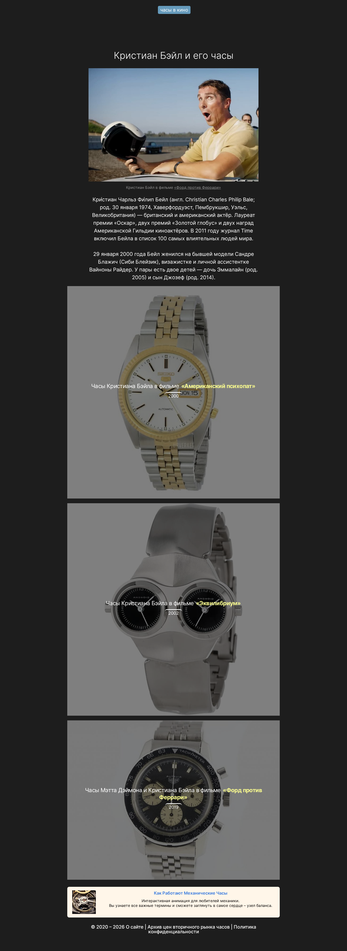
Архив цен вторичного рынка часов (189, 927)
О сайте (135, 927)
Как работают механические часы (190, 893)
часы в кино (174, 10)
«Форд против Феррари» (197, 187)
